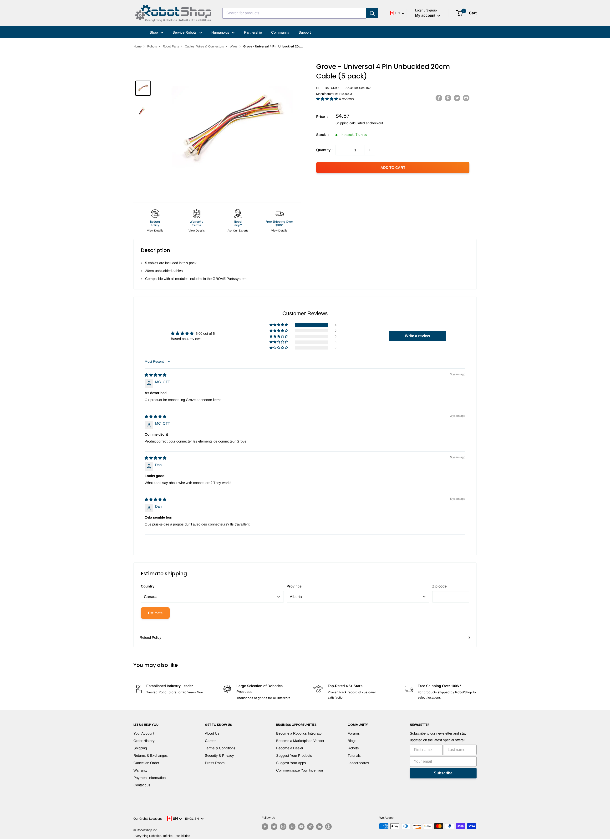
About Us (212, 733)
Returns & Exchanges (150, 755)
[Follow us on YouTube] (301, 826)
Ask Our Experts (238, 230)
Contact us (141, 785)
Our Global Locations (148, 818)
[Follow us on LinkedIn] (319, 826)
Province (294, 586)
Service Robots (185, 32)
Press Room (215, 763)
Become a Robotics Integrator (299, 733)
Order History (144, 741)
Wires (234, 46)
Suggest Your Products (294, 755)
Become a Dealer (289, 748)
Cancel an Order (146, 763)
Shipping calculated (350, 123)
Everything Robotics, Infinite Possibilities (161, 836)
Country (147, 586)
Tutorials (354, 755)
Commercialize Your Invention (299, 770)
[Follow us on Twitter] (274, 826)
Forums (354, 733)
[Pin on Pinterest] (448, 97)
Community (280, 32)
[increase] (370, 150)
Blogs (352, 741)
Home (137, 46)
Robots (152, 46)
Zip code (439, 586)
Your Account (143, 733)
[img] (155, 375)
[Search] (372, 13)
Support (305, 32)
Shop (154, 32)
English (193, 818)
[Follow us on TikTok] (310, 826)
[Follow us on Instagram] (283, 826)
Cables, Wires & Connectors (204, 46)
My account (425, 15)
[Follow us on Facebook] (265, 826)
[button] (327, 99)
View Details (155, 230)
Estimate (155, 613)
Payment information (149, 778)
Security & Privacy (219, 755)
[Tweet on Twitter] (457, 97)
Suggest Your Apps (291, 763)
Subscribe (443, 773)
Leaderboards (358, 763)
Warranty (140, 770)
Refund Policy (150, 637)
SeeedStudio (327, 88)
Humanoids (220, 32)
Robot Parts (171, 46)
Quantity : (324, 150)
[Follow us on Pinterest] (292, 826)
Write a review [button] (417, 336)
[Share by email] (466, 97)
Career (210, 741)
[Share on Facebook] (439, 97)
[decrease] (341, 150)
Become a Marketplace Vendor (300, 741)
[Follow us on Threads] (328, 826)
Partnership (253, 32)
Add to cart (393, 167)
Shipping (140, 748)
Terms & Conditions (220, 748)
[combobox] (294, 13)
